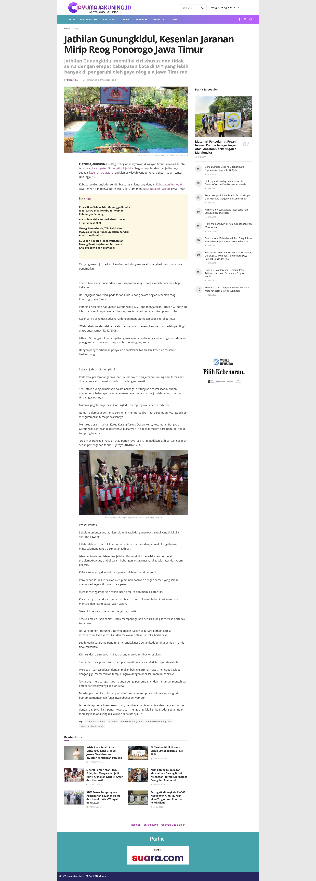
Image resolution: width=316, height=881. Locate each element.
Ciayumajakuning (96, 721)
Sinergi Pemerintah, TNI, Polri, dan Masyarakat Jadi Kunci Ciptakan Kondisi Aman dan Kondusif (104, 232)
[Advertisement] (133, 287)
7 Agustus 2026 (95, 784)
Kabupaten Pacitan (158, 189)
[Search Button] (203, 7)
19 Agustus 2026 (95, 762)
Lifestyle (158, 19)
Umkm (173, 19)
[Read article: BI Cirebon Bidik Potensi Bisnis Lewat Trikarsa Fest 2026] (138, 753)
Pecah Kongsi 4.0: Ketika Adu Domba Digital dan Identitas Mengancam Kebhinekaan (228, 197)
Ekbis (126, 19)
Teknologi (141, 19)
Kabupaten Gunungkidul (109, 168)
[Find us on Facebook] (239, 19)
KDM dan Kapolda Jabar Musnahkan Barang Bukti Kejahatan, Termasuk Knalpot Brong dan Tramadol (101, 244)
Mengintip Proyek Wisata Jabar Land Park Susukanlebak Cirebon (226, 211)
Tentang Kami (150, 824)
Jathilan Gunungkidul (131, 721)
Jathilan (113, 721)
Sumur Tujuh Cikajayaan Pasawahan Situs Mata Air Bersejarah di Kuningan (227, 289)
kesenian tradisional (101, 172)
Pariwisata (110, 19)
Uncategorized (108, 79)
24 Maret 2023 (90, 79)
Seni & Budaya (89, 19)
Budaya (75, 28)
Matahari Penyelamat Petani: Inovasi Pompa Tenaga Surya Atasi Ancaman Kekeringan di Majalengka (216, 147)
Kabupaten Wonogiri (169, 184)
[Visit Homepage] (99, 7)
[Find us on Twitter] (245, 19)
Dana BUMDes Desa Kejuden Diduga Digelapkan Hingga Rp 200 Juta (224, 168)
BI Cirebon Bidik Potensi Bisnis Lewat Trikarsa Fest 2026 (167, 751)
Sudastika (72, 79)
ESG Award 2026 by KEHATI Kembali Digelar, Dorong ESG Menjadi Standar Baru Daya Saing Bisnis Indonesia (228, 255)
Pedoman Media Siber (172, 824)
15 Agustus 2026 (160, 758)
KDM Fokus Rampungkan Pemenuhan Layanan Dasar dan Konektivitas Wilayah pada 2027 (103, 797)
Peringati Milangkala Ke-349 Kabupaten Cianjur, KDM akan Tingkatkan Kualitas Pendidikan (168, 797)
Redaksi (135, 824)
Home (67, 28)
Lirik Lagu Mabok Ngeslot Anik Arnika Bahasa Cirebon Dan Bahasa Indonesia (225, 183)
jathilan (129, 168)
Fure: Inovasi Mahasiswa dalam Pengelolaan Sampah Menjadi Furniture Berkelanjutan (228, 240)
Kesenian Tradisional (92, 726)
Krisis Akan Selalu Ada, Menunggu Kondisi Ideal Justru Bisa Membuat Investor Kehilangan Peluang (105, 210)
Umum (71, 19)
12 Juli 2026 (157, 807)
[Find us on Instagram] (251, 19)
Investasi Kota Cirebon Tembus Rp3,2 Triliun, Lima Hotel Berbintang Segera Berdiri (225, 273)
